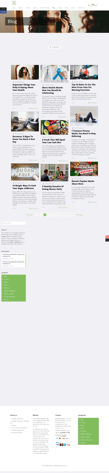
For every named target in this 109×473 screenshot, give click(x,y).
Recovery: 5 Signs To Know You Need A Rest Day (24, 139)
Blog (5, 276)
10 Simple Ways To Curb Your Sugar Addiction (24, 187)
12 (66, 215)
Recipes (6, 300)
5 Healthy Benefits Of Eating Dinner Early (53, 188)
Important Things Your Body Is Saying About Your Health (24, 87)
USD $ (4, 9)
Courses (6, 279)
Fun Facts (7, 288)
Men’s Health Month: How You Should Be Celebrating (52, 90)
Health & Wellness (9, 291)
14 (72, 215)
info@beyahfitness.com (62, 430)
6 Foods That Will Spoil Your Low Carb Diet (53, 141)
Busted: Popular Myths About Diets (83, 182)
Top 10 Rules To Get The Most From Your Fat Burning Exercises (84, 87)
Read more (34, 108)
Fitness (6, 282)
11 (64, 215)
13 (69, 215)
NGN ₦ (4, 12)
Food (5, 285)
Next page (79, 215)
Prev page (30, 215)
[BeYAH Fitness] (14, 2)
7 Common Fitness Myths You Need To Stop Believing (84, 133)
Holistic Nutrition (9, 297)
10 (61, 215)
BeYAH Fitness (19, 82)
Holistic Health (8, 294)
